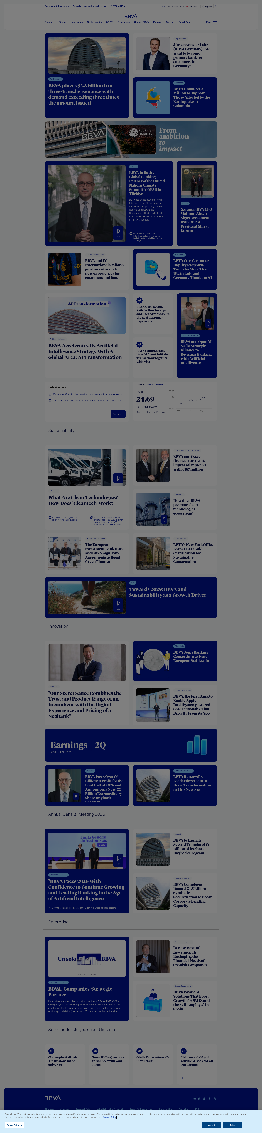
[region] (131, 1121)
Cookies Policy (109, 1117)
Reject (233, 1125)
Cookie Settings (14, 1125)
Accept (211, 1125)
